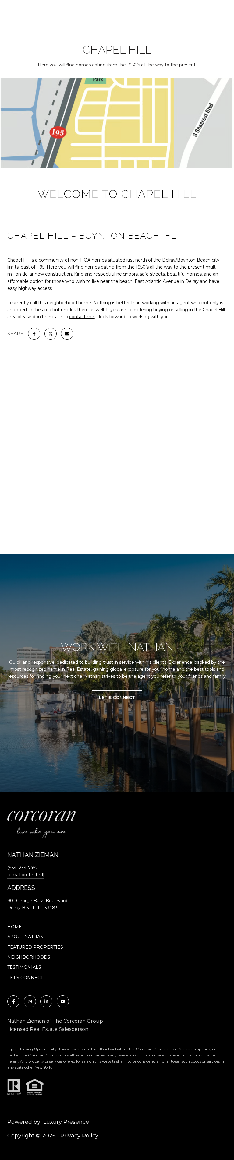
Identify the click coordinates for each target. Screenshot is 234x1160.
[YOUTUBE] (63, 1001)
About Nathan (25, 937)
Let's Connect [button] (117, 697)
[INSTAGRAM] (30, 1001)
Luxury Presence (66, 1122)
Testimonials (24, 967)
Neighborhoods (28, 957)
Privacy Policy (79, 1135)
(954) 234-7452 (22, 867)
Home (14, 927)
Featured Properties (35, 947)
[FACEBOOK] (13, 1001)
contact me (81, 316)
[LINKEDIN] (46, 1001)
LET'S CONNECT (25, 977)
